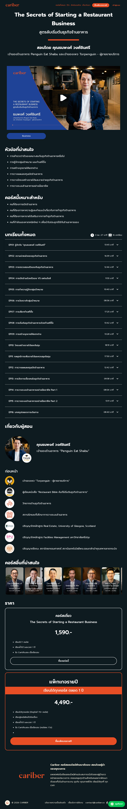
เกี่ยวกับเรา (86, 5)
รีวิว (68, 5)
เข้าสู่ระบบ (116, 5)
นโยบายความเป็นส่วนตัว (55, 802)
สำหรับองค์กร (76, 5)
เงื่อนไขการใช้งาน (75, 802)
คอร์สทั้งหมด (60, 5)
